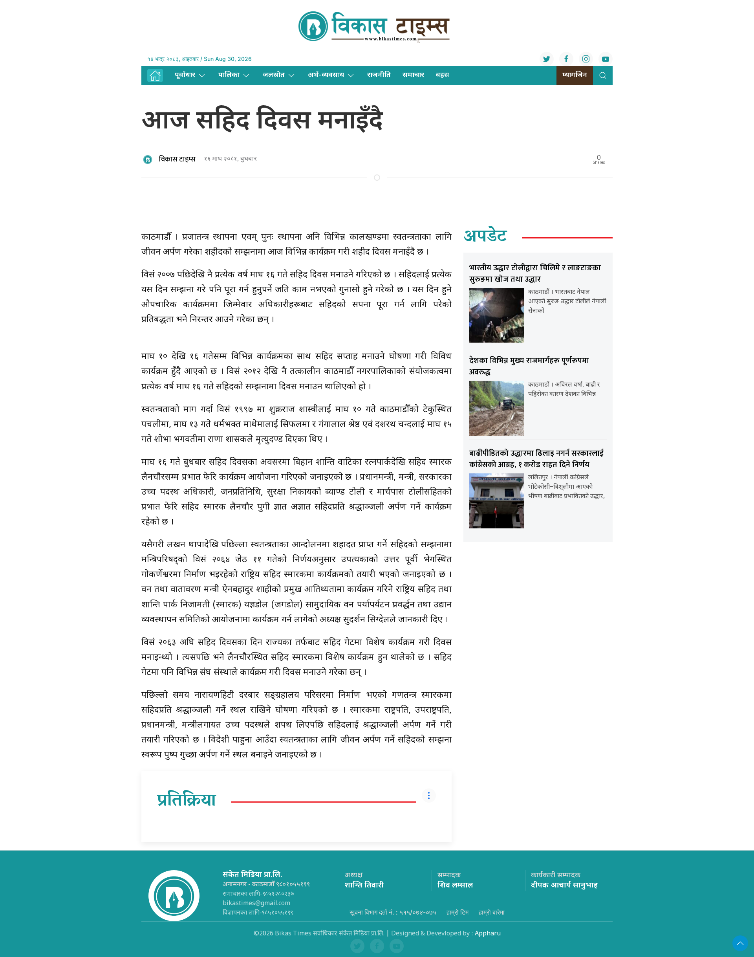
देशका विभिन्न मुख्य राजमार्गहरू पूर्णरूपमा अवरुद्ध (529, 366)
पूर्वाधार (185, 75)
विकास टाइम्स (177, 159)
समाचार (413, 75)
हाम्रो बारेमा (492, 912)
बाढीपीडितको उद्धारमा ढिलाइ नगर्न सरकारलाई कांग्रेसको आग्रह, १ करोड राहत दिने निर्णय (536, 459)
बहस (442, 75)
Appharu (488, 934)
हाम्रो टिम (458, 912)
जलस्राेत (274, 75)
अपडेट (485, 237)
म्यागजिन (574, 75)
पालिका (229, 75)
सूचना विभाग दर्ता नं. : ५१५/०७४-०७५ (393, 912)
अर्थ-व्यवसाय (326, 75)
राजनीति (379, 75)
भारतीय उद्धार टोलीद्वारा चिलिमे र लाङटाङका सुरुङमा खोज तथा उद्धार (535, 273)
